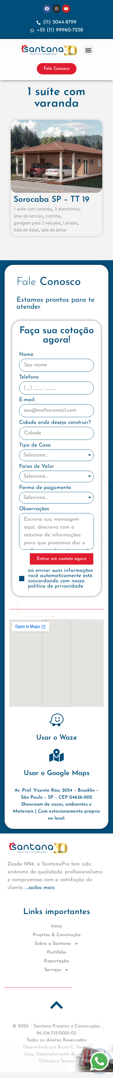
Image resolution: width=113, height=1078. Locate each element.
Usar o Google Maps (57, 773)
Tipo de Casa (35, 445)
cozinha (52, 216)
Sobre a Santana (52, 943)
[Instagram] (56, 9)
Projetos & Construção (57, 935)
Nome (26, 354)
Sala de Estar (26, 230)
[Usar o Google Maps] (56, 755)
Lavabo (70, 223)
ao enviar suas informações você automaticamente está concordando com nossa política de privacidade (60, 578)
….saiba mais (39, 887)
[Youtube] (66, 9)
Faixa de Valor (36, 466)
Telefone (29, 377)
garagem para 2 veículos (37, 223)
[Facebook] (47, 9)
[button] (88, 50)
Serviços (52, 970)
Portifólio (56, 952)
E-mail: (27, 400)
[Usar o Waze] (56, 720)
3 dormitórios (66, 209)
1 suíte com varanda (33, 209)
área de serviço (28, 216)
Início (56, 926)
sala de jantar (54, 230)
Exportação (56, 961)
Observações (34, 509)
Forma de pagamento (45, 487)
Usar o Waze (56, 737)
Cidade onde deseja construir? (55, 422)
